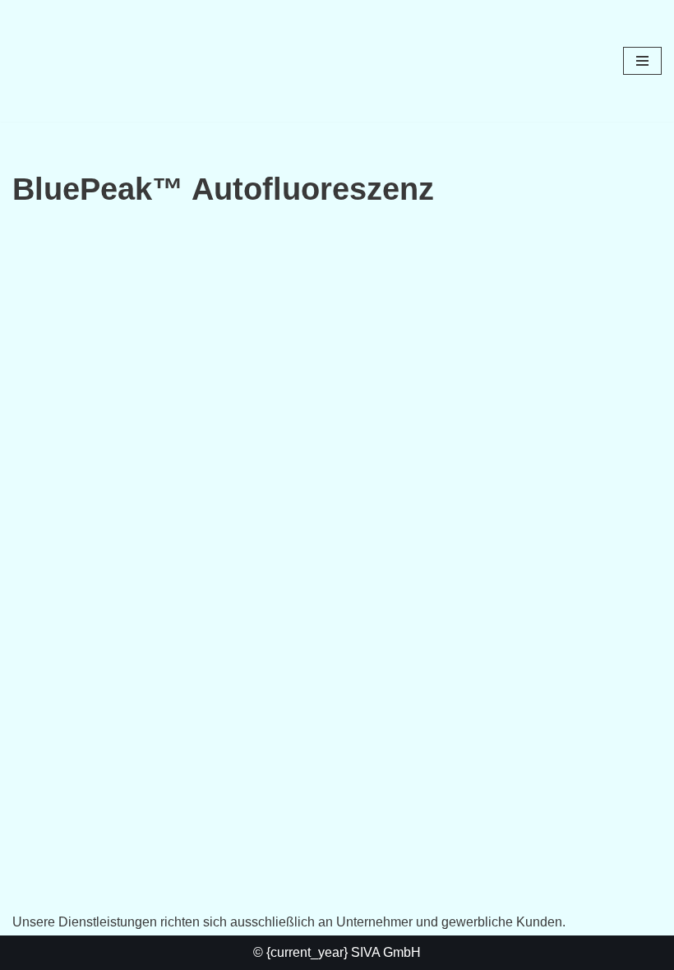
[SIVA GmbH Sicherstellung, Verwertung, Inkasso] (61, 61)
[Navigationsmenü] (642, 61)
